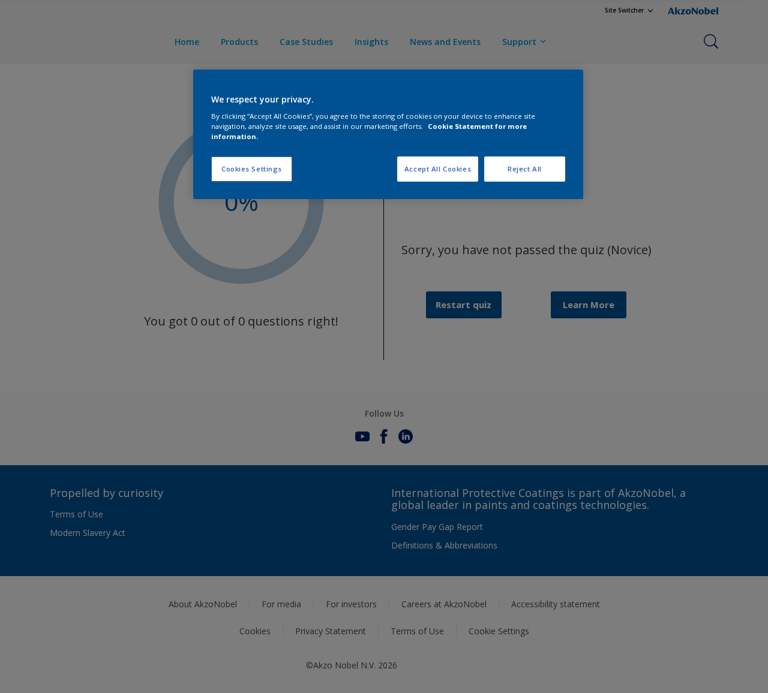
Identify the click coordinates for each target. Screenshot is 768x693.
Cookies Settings (251, 168)
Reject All (525, 168)
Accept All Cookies (437, 168)
